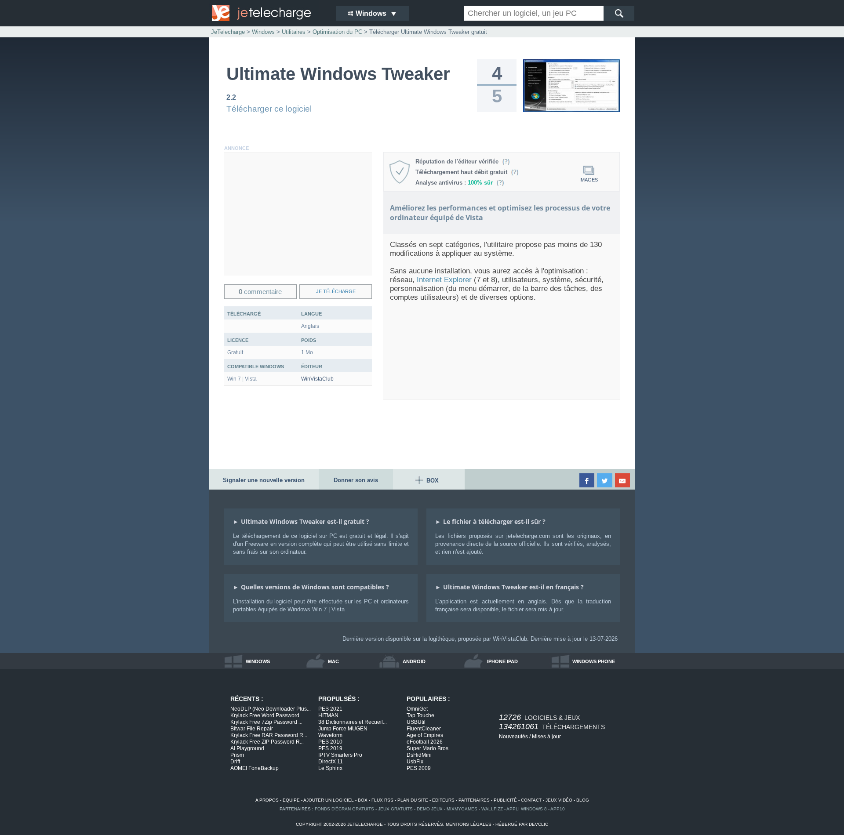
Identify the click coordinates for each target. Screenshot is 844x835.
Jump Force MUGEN (342, 729)
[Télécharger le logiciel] (571, 110)
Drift (235, 762)
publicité (505, 800)
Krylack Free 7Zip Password (266, 722)
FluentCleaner (424, 729)
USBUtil (416, 722)
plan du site (412, 800)
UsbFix (415, 762)
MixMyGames (462, 808)
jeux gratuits (395, 808)
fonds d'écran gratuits (344, 808)
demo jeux (430, 808)
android (414, 661)
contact (531, 800)
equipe (291, 800)
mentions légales (468, 824)
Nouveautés (513, 736)
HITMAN (328, 715)
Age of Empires (425, 735)
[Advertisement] (298, 214)
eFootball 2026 (425, 742)
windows (258, 661)
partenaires (474, 800)
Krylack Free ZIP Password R (267, 742)
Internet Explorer (444, 280)
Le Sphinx (330, 768)
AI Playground (247, 748)
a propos (267, 800)
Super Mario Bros (427, 748)
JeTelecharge (228, 32)
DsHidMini (419, 755)
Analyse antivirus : (454, 182)
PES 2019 (330, 748)
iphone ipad (502, 661)
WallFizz (492, 808)
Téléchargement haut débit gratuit (463, 172)
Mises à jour (546, 736)
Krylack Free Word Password (267, 715)
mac (333, 661)
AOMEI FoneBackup (254, 768)
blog (582, 800)
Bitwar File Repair (251, 729)
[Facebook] (587, 480)
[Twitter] (605, 480)
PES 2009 (419, 768)
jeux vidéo (559, 800)
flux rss (382, 800)
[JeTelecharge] (268, 13)
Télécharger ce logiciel (269, 108)
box (362, 800)
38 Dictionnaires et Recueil (352, 722)
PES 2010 (330, 742)
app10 (557, 808)
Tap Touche (420, 715)
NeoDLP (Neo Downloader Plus (270, 709)
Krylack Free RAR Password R (268, 735)
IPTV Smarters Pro (340, 755)
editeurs (443, 800)
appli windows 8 (526, 808)
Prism (237, 755)
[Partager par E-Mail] (623, 480)
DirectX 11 (330, 762)
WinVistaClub (317, 379)
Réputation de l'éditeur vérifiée (458, 161)
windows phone (593, 661)
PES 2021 (330, 709)
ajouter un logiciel (328, 800)
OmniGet (417, 709)
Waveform (330, 735)
